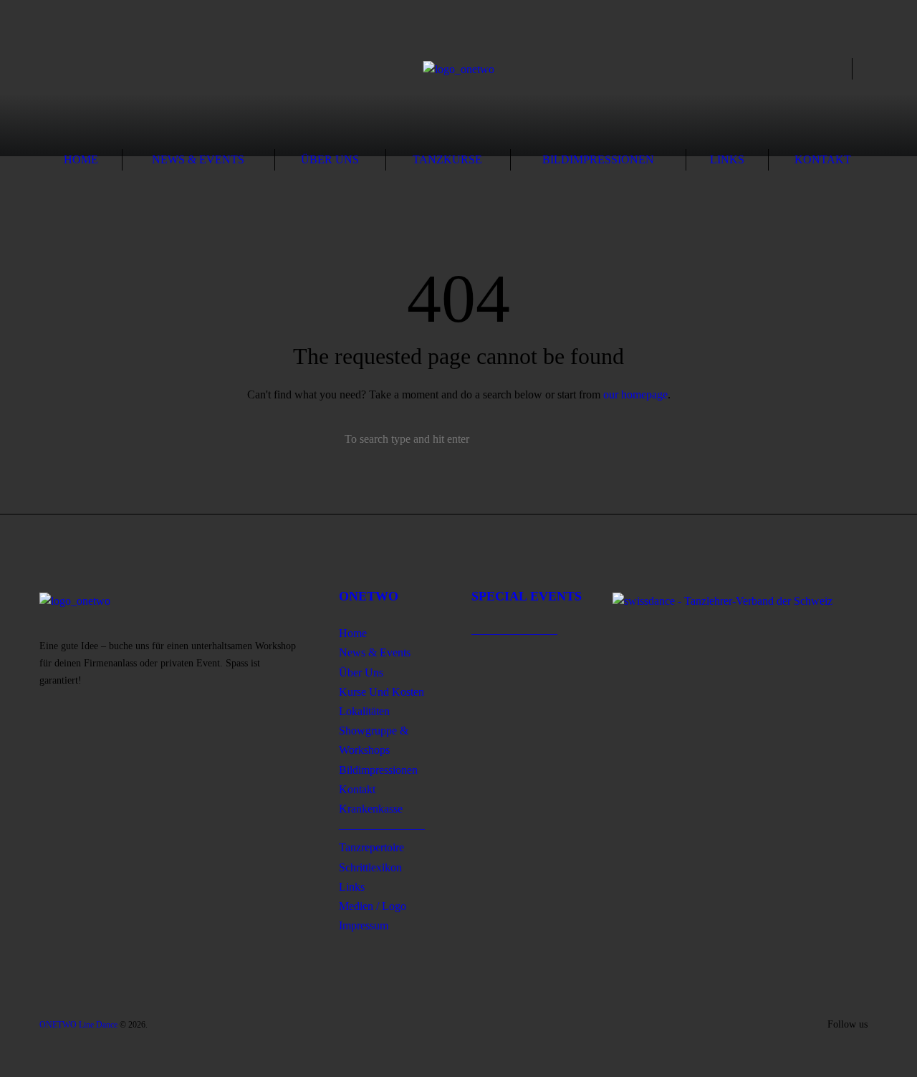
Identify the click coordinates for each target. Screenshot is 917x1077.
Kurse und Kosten (381, 692)
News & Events (198, 159)
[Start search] (572, 439)
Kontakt (822, 159)
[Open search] (837, 69)
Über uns (330, 159)
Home (81, 159)
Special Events (526, 596)
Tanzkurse (447, 159)
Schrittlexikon (370, 867)
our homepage (635, 394)
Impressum (363, 925)
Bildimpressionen (598, 159)
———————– (382, 828)
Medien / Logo (372, 906)
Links (727, 159)
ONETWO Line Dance (78, 1025)
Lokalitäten (364, 711)
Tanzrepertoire (371, 847)
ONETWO (368, 596)
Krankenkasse (371, 809)
